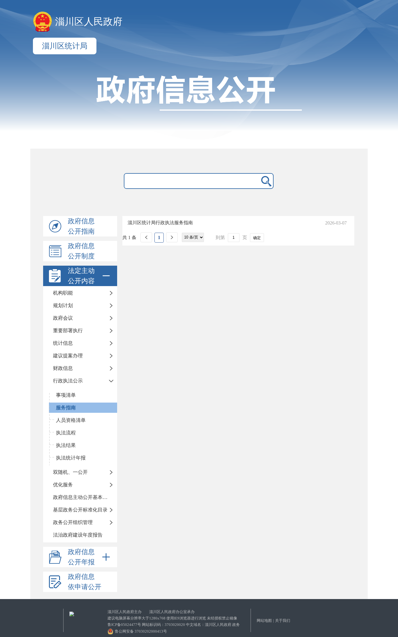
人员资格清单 (71, 420)
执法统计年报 (71, 458)
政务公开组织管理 (73, 522)
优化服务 (63, 485)
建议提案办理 (68, 355)
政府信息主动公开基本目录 (82, 497)
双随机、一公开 (70, 472)
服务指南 (66, 407)
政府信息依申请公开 (84, 582)
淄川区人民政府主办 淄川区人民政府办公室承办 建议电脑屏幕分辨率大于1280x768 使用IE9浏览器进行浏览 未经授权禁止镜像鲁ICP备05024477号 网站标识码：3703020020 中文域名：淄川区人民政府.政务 (174, 618)
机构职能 (63, 293)
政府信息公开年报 (81, 557)
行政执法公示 (68, 381)
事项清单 (66, 395)
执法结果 (66, 445)
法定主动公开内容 (81, 276)
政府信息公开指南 (81, 226)
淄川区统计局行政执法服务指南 (160, 222)
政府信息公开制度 (81, 251)
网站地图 (264, 620)
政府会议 (63, 318)
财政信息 (63, 368)
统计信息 (63, 343)
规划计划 (63, 305)
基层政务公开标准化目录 (80, 510)
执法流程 (66, 433)
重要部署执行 (68, 330)
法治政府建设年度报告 (78, 535)
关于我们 (282, 620)
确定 (257, 238)
